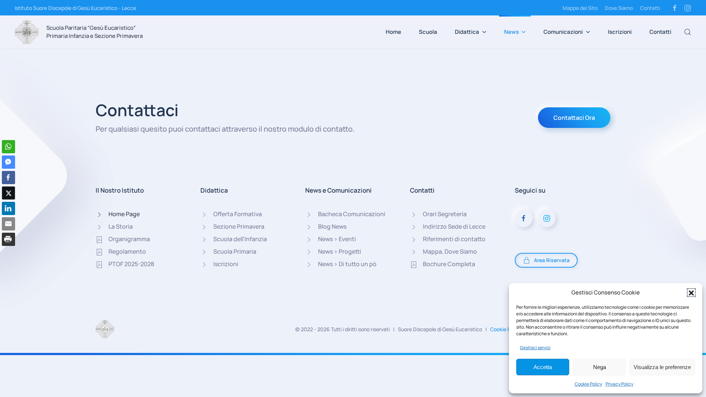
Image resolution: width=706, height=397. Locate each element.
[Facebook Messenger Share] (8, 162)
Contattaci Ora (574, 118)
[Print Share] (8, 239)
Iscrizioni (620, 32)
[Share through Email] (8, 223)
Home (393, 32)
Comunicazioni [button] (563, 32)
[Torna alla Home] (27, 32)
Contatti (650, 7)
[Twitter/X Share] (8, 193)
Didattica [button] (467, 32)
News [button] (511, 32)
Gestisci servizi (535, 347)
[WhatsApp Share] (8, 146)
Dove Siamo (619, 7)
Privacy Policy (619, 384)
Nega (599, 367)
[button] (691, 292)
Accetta (543, 367)
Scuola (428, 32)
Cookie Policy (588, 384)
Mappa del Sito (580, 7)
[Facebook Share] (8, 177)
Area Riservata (552, 260)
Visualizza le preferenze (662, 367)
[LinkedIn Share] (8, 208)
